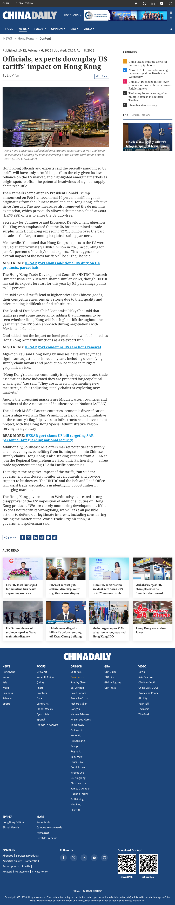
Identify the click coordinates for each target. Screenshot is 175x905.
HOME (9, 29)
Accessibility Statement (16, 872)
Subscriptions (11, 866)
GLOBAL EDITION (24, 3)
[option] (147, 137)
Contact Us (31, 861)
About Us (8, 856)
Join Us (26, 866)
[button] (127, 147)
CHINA (6, 3)
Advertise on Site (12, 861)
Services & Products (27, 856)
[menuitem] (71, 15)
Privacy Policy (40, 872)
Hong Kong (26, 38)
